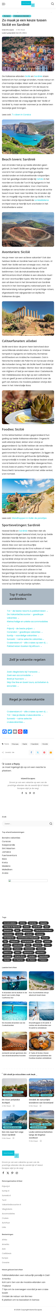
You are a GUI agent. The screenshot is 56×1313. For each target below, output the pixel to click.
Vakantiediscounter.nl (11, 1204)
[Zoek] (52, 4)
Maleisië (41, 949)
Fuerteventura (9, 855)
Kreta (5, 862)
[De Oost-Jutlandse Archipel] (14, 1087)
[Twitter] (37, 752)
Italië (25, 744)
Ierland (47, 941)
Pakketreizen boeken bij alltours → (24, 646)
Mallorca (7, 952)
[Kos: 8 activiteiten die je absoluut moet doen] (41, 980)
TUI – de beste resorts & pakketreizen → (27, 610)
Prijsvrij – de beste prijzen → (21, 628)
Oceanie (7, 956)
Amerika (32, 923)
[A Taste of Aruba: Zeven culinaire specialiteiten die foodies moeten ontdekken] (41, 1041)
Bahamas (7, 930)
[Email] (50, 752)
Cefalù (39, 179)
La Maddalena (42, 200)
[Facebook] (31, 752)
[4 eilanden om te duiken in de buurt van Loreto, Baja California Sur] (14, 980)
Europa (7, 16)
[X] (26, 793)
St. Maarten (18, 960)
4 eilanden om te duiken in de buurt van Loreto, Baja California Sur (14, 995)
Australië (37, 927)
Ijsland (6, 945)
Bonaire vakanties (11, 837)
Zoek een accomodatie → (20, 675)
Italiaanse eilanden (21, 16)
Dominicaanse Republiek (28, 938)
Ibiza (4, 858)
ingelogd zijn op (19, 767)
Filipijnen (14, 941)
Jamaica (6, 851)
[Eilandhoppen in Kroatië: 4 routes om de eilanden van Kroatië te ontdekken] (41, 1010)
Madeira (6, 866)
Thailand (42, 960)
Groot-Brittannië (38, 1127)
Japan (47, 945)
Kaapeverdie (8, 844)
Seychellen (43, 956)
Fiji (5, 941)
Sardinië (38, 76)
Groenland (46, 1095)
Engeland (35, 1124)
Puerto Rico (19, 956)
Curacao (6, 841)
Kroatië (7, 949)
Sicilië (27, 76)
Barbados (27, 930)
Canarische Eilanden (44, 930)
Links (4, 1227)
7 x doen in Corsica (21, 114)
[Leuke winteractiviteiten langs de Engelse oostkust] (41, 1119)
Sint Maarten (8, 848)
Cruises (5, 1218)
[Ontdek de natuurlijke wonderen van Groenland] (41, 1087)
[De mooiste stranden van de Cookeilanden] (14, 1010)
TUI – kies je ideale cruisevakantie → (25, 715)
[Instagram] (34, 793)
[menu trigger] (4, 4)
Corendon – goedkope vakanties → (25, 632)
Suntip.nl (5, 1191)
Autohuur (6, 1223)
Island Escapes (8, 30)
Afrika (22, 923)
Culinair (29, 934)
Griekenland (27, 941)
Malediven (7, 869)
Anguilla (44, 923)
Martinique (28, 952)
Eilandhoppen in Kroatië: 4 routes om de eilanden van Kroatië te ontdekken (40, 1025)
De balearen (9, 938)
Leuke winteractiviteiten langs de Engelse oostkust (40, 1135)
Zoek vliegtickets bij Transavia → (23, 671)
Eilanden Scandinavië (13, 1092)
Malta (17, 952)
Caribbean (8, 934)
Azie (46, 927)
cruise (19, 934)
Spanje (7, 960)
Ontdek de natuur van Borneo (17, 1296)
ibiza (38, 941)
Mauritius (40, 952)
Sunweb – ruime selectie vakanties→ (25, 639)
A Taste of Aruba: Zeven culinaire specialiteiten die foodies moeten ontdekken (40, 1055)
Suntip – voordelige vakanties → (23, 635)
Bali (17, 930)
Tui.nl (4, 1200)
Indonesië (18, 945)
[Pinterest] (44, 752)
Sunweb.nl (6, 1195)
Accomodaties (10, 923)
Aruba (5, 873)
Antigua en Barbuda (12, 927)
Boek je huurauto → (17, 678)
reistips (32, 956)
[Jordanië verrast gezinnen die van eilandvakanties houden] (14, 1041)
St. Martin (31, 960)
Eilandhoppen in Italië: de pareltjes (29, 518)
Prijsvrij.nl (6, 1186)
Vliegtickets (7, 1209)
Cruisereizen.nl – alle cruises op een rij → (27, 642)
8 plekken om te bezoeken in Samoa (20, 1299)
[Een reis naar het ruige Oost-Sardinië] (14, 1119)
